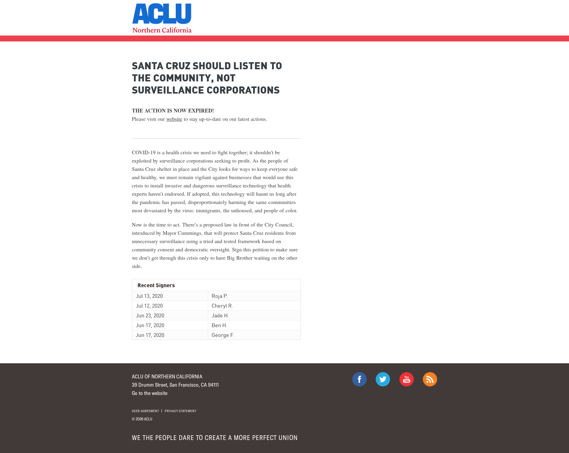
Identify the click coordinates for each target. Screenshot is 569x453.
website (174, 118)
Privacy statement (180, 411)
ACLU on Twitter (383, 379)
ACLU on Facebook (359, 379)
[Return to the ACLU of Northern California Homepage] (161, 18)
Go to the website (149, 393)
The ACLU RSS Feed (430, 379)
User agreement (145, 411)
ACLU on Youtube (406, 379)
